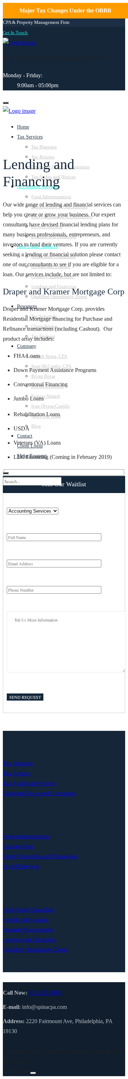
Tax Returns (16, 773)
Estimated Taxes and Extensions (39, 793)
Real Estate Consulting (28, 910)
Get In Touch (15, 32)
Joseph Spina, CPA (49, 356)
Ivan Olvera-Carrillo (50, 406)
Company (26, 346)
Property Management (28, 930)
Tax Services (30, 137)
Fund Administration (51, 196)
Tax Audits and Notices (29, 783)
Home (23, 127)
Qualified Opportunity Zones (35, 950)
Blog (36, 426)
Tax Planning (44, 147)
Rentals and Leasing (25, 920)
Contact (24, 436)
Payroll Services (21, 866)
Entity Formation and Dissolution (40, 856)
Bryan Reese (43, 376)
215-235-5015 (45, 993)
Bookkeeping (18, 846)
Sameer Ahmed (45, 396)
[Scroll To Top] (33, 1073)
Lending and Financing (29, 940)
